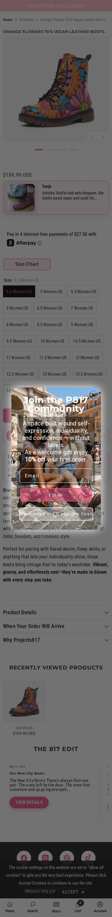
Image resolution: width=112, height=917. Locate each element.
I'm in (56, 495)
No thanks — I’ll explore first (56, 514)
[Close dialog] (93, 394)
